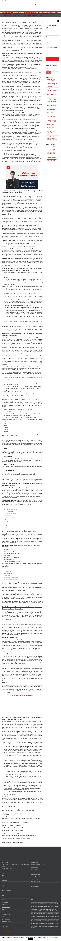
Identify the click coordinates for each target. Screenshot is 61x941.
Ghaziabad (38, 919)
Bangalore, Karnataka (42, 926)
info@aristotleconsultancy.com (8, 868)
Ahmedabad (33, 910)
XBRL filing (4, 875)
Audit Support (34, 869)
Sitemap (3, 897)
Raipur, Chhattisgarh (48, 926)
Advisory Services (34, 867)
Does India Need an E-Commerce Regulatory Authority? (52, 159)
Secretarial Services (6, 924)
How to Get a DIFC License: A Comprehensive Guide (52, 105)
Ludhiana (49, 906)
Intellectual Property (6, 907)
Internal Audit (4, 909)
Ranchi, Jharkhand (48, 920)
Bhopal (53, 907)
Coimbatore (43, 909)
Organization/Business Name (52, 32)
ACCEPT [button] (30, 939)
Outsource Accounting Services (37, 864)
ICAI (20, 36)
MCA (30, 36)
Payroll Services (40, 903)
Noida (43, 919)
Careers (3, 892)
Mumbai (38, 907)
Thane (57, 906)
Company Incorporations (36, 876)
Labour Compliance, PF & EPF (7, 911)
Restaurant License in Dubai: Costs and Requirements (51, 111)
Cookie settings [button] (55, 937)
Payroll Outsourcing (6, 919)
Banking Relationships (35, 874)
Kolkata (46, 907)
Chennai (44, 907)
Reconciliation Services (6, 921)
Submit (52, 59)
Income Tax (25, 36)
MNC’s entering (5, 916)
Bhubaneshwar (47, 909)
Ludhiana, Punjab (50, 924)
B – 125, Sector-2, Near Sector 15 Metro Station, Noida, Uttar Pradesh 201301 (15, 865)
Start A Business (5, 926)
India (41, 906)
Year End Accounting (6, 878)
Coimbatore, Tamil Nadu (42, 923)
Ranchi (55, 909)
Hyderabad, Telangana (34, 927)
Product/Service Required (51, 47)
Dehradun (52, 909)
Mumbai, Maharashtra (54, 920)
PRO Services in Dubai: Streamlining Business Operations (52, 85)
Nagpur (52, 906)
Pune (32, 907)
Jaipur (49, 907)
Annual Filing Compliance (36, 871)
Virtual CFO (4, 873)
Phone (47, 36)
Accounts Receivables (45, 903)
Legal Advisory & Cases (6, 914)
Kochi (40, 909)
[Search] (2, 8)
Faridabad (37, 909)
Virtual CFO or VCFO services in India (40, 910)
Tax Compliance (5, 870)
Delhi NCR (43, 906)
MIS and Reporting (5, 902)
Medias (3, 887)
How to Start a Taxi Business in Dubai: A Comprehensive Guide (52, 120)
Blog (3, 883)
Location (48, 52)
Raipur (50, 909)
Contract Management (35, 879)
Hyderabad (55, 907)
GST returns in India (34, 920)
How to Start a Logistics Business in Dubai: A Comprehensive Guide (52, 138)
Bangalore (41, 907)
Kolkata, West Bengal (44, 924)
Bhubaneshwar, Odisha (54, 926)
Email (47, 42)
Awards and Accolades (6, 890)
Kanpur (41, 919)
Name (47, 27)
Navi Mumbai (35, 907)
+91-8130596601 (5, 859)
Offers (3, 895)
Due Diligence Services (36, 884)
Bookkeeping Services (35, 881)
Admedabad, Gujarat (51, 923)
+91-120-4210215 (5, 862)
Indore (51, 907)
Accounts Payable (34, 862)
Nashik (55, 906)
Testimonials (4, 880)
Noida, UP (38, 920)
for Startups (35, 903)
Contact (3, 885)
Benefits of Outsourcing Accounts (36, 902)
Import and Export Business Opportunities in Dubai (52, 133)
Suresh (48, 157)
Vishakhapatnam (33, 909)
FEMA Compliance (35, 886)
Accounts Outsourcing (35, 859)
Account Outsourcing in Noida (35, 906)
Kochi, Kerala (39, 924)
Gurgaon (46, 906)
